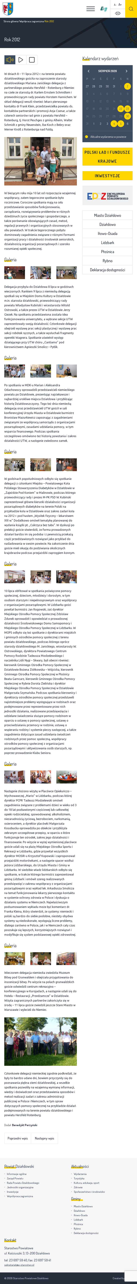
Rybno (108, 260)
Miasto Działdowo (107, 215)
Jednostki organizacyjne (20, 1187)
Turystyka (79, 1178)
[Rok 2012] (40, 161)
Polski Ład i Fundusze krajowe (107, 157)
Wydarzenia (80, 1174)
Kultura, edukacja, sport (86, 1183)
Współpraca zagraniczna (31, 21)
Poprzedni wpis (18, 1138)
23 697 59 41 (42, 1260)
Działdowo (107, 224)
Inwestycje (107, 175)
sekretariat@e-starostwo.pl (19, 1265)
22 (120, 109)
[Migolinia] (103, 9)
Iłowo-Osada (107, 233)
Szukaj (131, 9)
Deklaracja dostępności (107, 269)
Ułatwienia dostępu (117, 13)
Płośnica (107, 251)
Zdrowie (78, 1187)
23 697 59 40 (18, 1260)
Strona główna (11, 21)
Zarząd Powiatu (15, 1178)
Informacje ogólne (17, 1174)
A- (115, 4)
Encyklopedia (107, 195)
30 (127, 116)
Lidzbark (107, 242)
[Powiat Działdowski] (8, 9)
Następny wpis (44, 1138)
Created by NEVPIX (123, 1278)
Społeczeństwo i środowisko (89, 1191)
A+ (120, 4)
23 (127, 109)
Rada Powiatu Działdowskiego (23, 1183)
